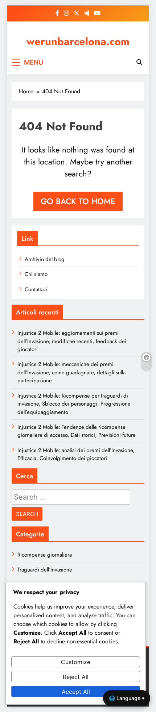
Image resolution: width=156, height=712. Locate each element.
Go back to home (78, 201)
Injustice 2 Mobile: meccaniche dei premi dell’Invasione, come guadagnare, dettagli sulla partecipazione (71, 372)
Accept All (76, 691)
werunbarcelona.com (78, 41)
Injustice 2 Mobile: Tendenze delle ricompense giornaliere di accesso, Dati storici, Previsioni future (76, 431)
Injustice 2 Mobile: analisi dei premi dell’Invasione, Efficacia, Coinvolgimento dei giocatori (76, 454)
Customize (75, 662)
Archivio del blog (45, 259)
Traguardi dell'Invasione (44, 570)
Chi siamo (36, 274)
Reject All (76, 676)
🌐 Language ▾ (126, 698)
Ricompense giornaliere (44, 555)
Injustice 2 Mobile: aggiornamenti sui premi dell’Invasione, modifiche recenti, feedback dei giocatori (71, 341)
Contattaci (36, 289)
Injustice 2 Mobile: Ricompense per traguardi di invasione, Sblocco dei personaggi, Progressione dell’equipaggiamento (74, 404)
